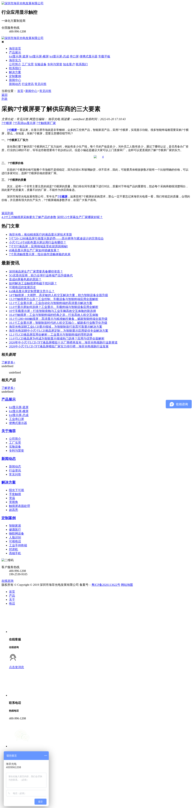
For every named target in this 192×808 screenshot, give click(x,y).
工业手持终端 (18, 545)
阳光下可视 (16, 490)
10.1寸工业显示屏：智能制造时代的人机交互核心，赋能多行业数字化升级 (58, 322)
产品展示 (15, 52)
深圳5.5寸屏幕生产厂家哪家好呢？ (80, 217)
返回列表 (8, 213)
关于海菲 (9, 431)
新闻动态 (15, 84)
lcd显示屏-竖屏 (18, 56)
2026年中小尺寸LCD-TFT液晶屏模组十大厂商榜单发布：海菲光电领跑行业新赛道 (63, 342)
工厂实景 (28, 64)
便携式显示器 (89, 56)
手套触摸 (15, 494)
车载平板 (104, 56)
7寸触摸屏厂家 (46, 123)
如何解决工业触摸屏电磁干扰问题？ (33, 283)
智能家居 (15, 525)
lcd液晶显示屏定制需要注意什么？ (32, 291)
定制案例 (15, 76)
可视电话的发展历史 (22, 287)
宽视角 (13, 502)
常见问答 (40, 84)
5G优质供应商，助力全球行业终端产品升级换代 (41, 275)
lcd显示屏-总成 (59, 56)
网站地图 (127, 584)
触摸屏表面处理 (19, 506)
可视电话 (15, 541)
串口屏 (74, 56)
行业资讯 (28, 84)
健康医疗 (15, 529)
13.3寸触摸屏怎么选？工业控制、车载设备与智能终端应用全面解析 (53, 299)
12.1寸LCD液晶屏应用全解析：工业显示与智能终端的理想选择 (50, 334)
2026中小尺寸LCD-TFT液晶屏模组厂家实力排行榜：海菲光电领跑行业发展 (59, 346)
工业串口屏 (16, 419)
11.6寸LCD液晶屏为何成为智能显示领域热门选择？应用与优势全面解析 (56, 338)
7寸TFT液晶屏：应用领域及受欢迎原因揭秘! (38, 246)
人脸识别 (15, 537)
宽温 (12, 498)
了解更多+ (8, 362)
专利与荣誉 (54, 64)
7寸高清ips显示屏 (24, 123)
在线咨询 (8, 580)
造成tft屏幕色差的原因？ (25, 279)
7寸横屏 (7, 123)
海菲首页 (15, 48)
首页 (20, 91)
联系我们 (82, 64)
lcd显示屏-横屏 (39, 56)
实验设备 (40, 64)
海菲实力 (15, 60)
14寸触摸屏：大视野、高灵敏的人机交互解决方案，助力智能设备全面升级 (58, 295)
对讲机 (13, 549)
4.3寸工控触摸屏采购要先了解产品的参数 (29, 217)
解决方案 (15, 72)
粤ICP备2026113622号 (106, 584)
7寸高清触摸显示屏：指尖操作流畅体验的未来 (39, 254)
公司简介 (15, 64)
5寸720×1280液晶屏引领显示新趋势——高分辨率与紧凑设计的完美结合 (56, 238)
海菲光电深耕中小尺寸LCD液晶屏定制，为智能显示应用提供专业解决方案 (58, 330)
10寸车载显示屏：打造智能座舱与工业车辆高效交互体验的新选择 (52, 311)
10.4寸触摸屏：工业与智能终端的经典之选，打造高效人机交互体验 (53, 314)
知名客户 (69, 64)
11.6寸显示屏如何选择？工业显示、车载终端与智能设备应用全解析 (53, 307)
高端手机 (15, 553)
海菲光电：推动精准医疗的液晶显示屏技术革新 (40, 234)
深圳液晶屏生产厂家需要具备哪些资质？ (36, 271)
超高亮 (13, 509)
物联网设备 (16, 533)
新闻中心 (15, 80)
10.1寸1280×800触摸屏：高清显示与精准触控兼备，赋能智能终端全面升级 (58, 318)
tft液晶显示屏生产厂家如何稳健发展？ (34, 250)
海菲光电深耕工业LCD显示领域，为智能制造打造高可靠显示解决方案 (55, 326)
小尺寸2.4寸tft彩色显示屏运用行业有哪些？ (37, 242)
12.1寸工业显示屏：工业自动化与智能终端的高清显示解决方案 (50, 303)
